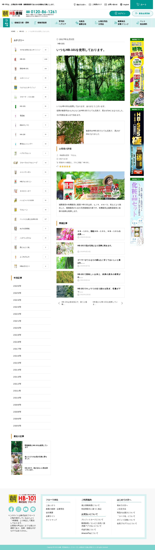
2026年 (17, 286)
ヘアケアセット (33, 153)
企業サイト (50, 516)
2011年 (17, 391)
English (126, 5)
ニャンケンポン (33, 172)
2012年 (17, 384)
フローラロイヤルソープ (33, 163)
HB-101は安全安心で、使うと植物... (74, 303)
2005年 (17, 426)
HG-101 (33, 106)
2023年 (17, 307)
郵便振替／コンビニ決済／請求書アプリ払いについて (93, 524)
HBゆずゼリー (33, 266)
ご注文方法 (121, 509)
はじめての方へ (124, 500)
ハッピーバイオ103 (33, 200)
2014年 (17, 370)
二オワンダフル (33, 238)
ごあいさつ (50, 505)
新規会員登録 (144, 13)
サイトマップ (51, 520)
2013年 (17, 377)
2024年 (17, 300)
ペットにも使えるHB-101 (33, 219)
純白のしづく (33, 125)
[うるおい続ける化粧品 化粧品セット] (137, 212)
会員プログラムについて (127, 523)
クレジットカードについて (92, 520)
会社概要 (49, 512)
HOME (13, 31)
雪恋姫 (33, 116)
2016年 (17, 356)
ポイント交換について (126, 520)
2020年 (17, 328)
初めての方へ (81, 5)
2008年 (17, 412)
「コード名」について (126, 516)
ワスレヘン (33, 210)
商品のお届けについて (126, 512)
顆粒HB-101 (33, 68)
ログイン (121, 13)
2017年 (17, 349)
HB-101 (21, 31)
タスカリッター (33, 191)
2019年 (17, 335)
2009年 (17, 405)
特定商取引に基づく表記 (91, 509)
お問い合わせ (112, 4)
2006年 (17, 419)
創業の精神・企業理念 (55, 509)
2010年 (17, 398)
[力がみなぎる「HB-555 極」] (137, 142)
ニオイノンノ (33, 78)
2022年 (17, 314)
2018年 (17, 342)
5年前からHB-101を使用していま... (105, 303)
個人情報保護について (90, 505)
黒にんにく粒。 (33, 247)
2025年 (17, 293)
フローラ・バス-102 (33, 97)
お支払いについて (89, 514)
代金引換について (88, 529)
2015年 (17, 363)
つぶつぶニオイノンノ (33, 87)
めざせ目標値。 (33, 228)
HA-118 (33, 134)
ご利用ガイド (97, 4)
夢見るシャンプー (33, 144)
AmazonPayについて (89, 533)
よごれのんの (33, 257)
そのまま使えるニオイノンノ (33, 50)
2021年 (17, 321)
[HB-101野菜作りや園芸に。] (137, 72)
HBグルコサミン (33, 181)
